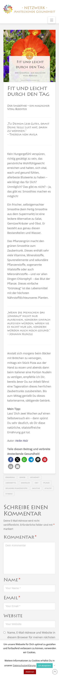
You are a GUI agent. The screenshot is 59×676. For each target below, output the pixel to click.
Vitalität (48, 488)
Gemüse (22, 477)
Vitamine (9, 494)
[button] (52, 20)
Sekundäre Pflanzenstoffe (16, 488)
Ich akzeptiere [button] (44, 665)
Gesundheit (34, 477)
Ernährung (10, 477)
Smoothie (36, 488)
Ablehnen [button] (30, 671)
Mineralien (25, 483)
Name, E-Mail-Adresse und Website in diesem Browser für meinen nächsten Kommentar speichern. (31, 637)
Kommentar (19, 537)
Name (11, 580)
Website (13, 616)
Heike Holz (21, 440)
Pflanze (46, 483)
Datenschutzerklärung (24, 665)
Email (11, 598)
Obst (36, 483)
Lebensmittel (10, 483)
